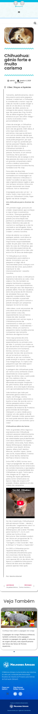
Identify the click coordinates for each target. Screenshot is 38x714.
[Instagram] (22, 3)
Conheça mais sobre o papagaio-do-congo (18, 631)
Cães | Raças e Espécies (19, 87)
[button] (19, 12)
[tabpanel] (19, 629)
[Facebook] (15, 694)
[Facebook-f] (15, 3)
